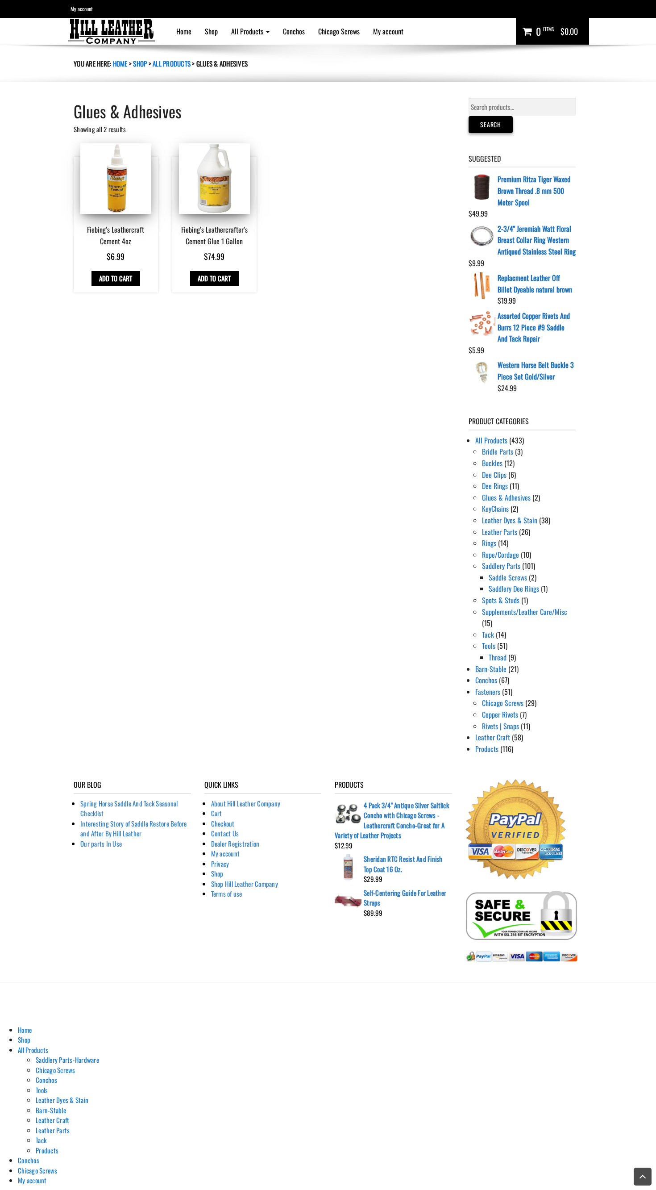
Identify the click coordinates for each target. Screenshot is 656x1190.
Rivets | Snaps (500, 726)
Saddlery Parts (501, 565)
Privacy (220, 863)
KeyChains (495, 508)
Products (486, 748)
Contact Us (225, 833)
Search (490, 124)
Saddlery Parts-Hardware (67, 1060)
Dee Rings (495, 485)
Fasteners (487, 691)
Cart (216, 813)
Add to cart (116, 278)
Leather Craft (492, 737)
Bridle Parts (497, 451)
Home (183, 31)
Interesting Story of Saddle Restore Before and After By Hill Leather (133, 828)
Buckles (492, 463)
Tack (488, 634)
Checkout (223, 823)
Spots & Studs (500, 600)
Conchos (294, 31)
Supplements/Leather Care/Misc (524, 611)
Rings (489, 543)
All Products (248, 31)
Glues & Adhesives (506, 497)
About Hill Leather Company (246, 803)
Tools (488, 645)
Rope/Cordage (500, 554)
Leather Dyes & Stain (509, 520)
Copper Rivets (500, 714)
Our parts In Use (101, 843)
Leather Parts (499, 531)
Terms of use (226, 893)
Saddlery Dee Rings (514, 588)
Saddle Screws (508, 577)
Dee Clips (494, 474)
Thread (498, 657)
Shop (211, 31)
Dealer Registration (235, 843)
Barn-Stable (491, 669)
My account (82, 9)
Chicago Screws (339, 31)
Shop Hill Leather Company (244, 884)
